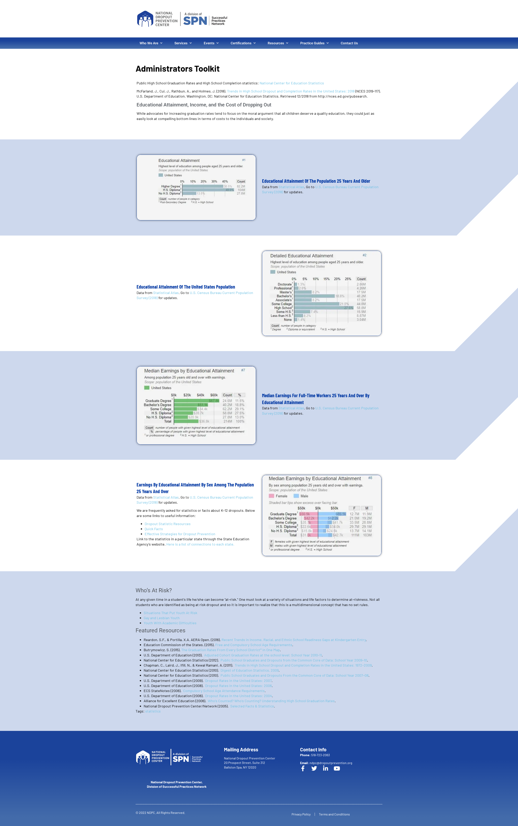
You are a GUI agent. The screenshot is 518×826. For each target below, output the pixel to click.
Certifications (241, 43)
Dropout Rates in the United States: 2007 (238, 680)
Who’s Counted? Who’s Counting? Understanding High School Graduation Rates (271, 701)
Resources (276, 43)
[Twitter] (317, 771)
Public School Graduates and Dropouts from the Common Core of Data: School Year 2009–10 (294, 660)
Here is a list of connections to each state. (200, 544)
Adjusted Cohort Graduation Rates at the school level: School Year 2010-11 (263, 655)
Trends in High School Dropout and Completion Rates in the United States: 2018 (291, 91)
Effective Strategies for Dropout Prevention (180, 534)
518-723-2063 (315, 755)
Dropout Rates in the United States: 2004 (238, 695)
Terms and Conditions (334, 814)
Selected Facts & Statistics (252, 706)
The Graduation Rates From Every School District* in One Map (230, 650)
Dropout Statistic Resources (168, 523)
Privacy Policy (301, 814)
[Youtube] (339, 771)
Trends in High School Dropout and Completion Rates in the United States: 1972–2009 (303, 665)
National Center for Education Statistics (292, 83)
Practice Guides (312, 43)
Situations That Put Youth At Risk (170, 612)
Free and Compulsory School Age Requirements (253, 644)
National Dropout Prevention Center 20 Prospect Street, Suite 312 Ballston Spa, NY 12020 (249, 762)
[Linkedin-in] (328, 771)
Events (209, 43)
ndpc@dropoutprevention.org (326, 763)
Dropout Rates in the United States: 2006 (238, 685)
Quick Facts (154, 529)
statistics (153, 711)
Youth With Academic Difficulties (170, 623)
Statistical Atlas (291, 187)
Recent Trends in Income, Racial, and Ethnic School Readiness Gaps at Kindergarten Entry (294, 639)
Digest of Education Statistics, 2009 (250, 670)
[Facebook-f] (305, 771)
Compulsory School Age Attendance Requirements (224, 690)
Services (181, 43)
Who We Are (149, 43)
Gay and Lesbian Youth (162, 618)
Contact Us (349, 43)
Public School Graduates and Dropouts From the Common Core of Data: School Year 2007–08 (294, 675)
